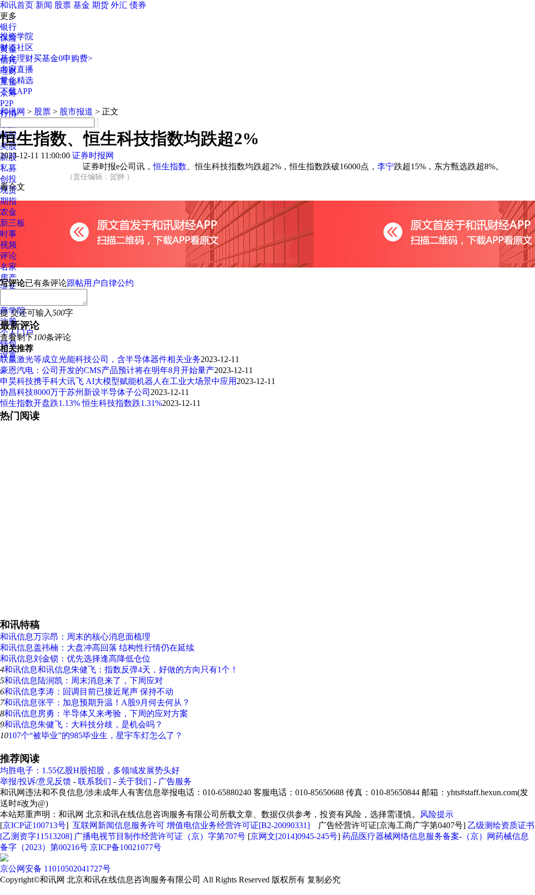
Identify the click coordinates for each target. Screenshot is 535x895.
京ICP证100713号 (34, 825)
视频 (8, 244)
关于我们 (135, 781)
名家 (8, 266)
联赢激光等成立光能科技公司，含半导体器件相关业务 (100, 359)
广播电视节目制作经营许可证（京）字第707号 (160, 836)
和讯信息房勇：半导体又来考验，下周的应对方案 (96, 713)
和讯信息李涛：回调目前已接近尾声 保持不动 (88, 691)
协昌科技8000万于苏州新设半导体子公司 (75, 392)
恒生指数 (170, 166)
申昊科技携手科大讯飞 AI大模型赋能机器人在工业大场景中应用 (118, 381)
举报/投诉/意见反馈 (35, 781)
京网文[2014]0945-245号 (294, 836)
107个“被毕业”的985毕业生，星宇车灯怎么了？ (95, 735)
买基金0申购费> (62, 58)
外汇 (119, 5)
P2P (7, 103)
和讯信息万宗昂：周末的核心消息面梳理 (75, 636)
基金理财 (16, 58)
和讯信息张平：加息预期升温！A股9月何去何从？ (97, 702)
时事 (8, 233)
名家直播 (16, 69)
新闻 (44, 5)
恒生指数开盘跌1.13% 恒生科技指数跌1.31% (81, 403)
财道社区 (16, 47)
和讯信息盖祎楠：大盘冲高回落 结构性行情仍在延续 (97, 647)
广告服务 (175, 781)
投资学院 (16, 36)
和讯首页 (16, 5)
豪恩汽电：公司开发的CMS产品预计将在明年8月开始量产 (107, 370)
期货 (100, 5)
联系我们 (94, 781)
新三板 (12, 222)
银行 (8, 26)
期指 (8, 200)
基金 (81, 5)
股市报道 (76, 111)
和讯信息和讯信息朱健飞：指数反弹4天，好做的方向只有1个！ (121, 669)
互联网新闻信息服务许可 (119, 825)
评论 (8, 255)
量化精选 (16, 80)
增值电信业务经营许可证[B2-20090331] (238, 825)
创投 (8, 179)
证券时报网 (93, 155)
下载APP (16, 91)
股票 (62, 5)
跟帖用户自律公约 (100, 282)
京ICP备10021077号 (125, 847)
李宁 (385, 166)
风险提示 (436, 814)
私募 (8, 168)
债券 (138, 5)
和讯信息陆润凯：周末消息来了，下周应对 (83, 680)
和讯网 (12, 111)
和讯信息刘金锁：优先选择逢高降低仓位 (75, 658)
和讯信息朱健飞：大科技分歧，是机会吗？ (83, 724)
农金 (8, 211)
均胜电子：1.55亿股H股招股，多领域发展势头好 (90, 770)
